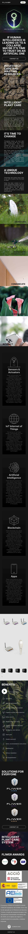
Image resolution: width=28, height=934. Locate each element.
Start (23, 2)
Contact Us (11, 932)
